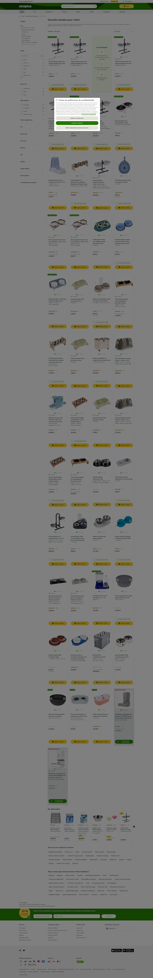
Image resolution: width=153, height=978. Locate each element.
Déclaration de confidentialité (88, 114)
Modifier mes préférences (77, 118)
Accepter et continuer (77, 123)
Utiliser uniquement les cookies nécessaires (77, 128)
